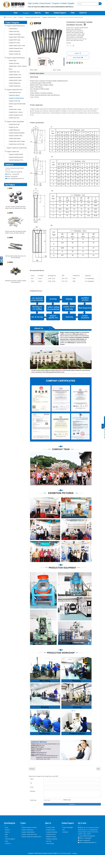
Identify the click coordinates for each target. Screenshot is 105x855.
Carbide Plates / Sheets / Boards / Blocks (18, 67)
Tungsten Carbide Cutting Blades (15, 121)
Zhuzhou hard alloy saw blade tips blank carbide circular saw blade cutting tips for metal (15, 232)
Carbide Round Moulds (15, 77)
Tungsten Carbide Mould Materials (15, 57)
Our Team (48, 841)
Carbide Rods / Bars (14, 71)
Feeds (6, 841)
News (6, 834)
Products (7, 829)
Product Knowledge (67, 827)
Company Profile (50, 827)
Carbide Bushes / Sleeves (16, 112)
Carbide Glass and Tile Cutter (17, 144)
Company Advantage (51, 832)
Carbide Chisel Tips (14, 31)
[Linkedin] (1, 261)
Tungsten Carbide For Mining (29, 827)
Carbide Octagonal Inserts (16, 48)
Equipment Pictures (51, 836)
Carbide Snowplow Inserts (16, 115)
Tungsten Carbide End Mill (16, 154)
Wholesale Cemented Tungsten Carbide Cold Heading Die (15, 281)
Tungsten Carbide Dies (27, 829)
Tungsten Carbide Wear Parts (14, 89)
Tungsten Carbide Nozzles (16, 98)
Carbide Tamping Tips (14, 51)
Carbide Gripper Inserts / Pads (17, 45)
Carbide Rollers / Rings (15, 109)
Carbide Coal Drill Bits (15, 34)
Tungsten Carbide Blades (27, 832)
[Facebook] (1, 258)
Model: (31, 70)
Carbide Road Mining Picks (16, 157)
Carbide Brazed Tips (14, 124)
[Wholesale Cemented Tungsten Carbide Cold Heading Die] (16, 270)
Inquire (77, 53)
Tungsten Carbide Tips (15, 54)
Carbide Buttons (13, 28)
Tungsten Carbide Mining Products (15, 25)
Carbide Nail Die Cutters (15, 80)
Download (65, 832)
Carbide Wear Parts (14, 118)
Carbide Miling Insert (14, 130)
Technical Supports (10, 839)
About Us (7, 832)
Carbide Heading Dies (15, 83)
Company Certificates (51, 839)
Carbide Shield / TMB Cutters (16, 37)
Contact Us (72, 804)
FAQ (63, 829)
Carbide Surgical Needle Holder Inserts (17, 105)
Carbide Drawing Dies (15, 86)
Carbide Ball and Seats (15, 92)
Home (6, 827)
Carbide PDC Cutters (14, 42)
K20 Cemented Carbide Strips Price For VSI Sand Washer (15, 256)
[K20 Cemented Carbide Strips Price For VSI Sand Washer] (16, 245)
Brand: (54, 70)
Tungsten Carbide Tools (12, 151)
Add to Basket (77, 57)
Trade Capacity (50, 843)
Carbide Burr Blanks (14, 95)
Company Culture (50, 829)
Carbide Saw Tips (13, 127)
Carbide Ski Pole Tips (14, 101)
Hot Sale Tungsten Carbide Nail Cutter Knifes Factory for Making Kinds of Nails (15, 207)
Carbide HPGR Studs (14, 40)
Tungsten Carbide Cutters (15, 135)
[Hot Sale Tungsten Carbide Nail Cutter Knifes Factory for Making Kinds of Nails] (16, 196)
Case (6, 836)
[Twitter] (1, 264)
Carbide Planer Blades (15, 138)
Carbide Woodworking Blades (17, 133)
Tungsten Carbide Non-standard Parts (16, 147)
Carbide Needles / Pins (15, 74)
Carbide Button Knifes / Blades (17, 141)
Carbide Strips (12, 60)
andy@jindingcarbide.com (17, 178)
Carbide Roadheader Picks (16, 160)
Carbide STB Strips (14, 63)
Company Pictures (51, 834)
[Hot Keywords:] (100, 3)
